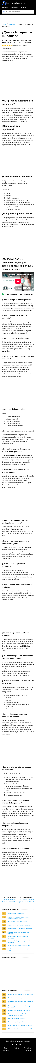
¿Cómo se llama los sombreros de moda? (19, 1029)
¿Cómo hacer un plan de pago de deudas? (20, 1025)
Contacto (16, 1048)
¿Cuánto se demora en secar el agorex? (19, 925)
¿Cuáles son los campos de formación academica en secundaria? (18, 917)
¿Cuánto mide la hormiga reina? (16, 998)
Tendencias (14, 7)
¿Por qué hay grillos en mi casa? (17, 921)
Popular (23, 7)
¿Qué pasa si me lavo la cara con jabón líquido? (19, 949)
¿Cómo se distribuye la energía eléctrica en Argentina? (20, 941)
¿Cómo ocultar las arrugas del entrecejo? (19, 928)
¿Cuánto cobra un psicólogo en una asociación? (17, 937)
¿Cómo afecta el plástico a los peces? (18, 945)
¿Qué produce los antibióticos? (16, 1018)
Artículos (5, 7)
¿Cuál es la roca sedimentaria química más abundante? (20, 1002)
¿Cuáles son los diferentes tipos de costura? (20, 994)
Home (4, 24)
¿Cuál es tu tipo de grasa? (15, 1022)
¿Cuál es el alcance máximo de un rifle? (19, 1010)
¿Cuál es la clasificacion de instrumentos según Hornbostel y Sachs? (19, 1014)
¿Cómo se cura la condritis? (15, 913)
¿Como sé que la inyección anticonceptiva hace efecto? (19, 1006)
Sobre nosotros (6, 1049)
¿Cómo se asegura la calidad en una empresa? (18, 932)
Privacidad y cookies (28, 1049)
